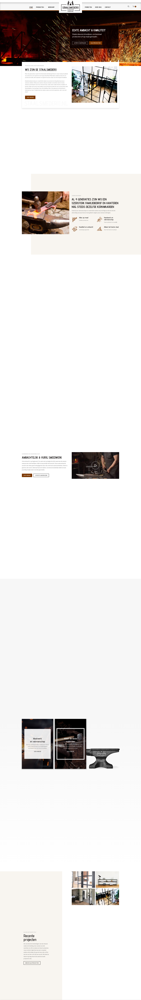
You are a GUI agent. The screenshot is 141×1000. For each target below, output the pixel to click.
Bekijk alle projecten (32, 963)
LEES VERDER (27, 475)
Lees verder (30, 97)
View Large (94, 872)
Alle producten (96, 43)
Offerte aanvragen (80, 43)
